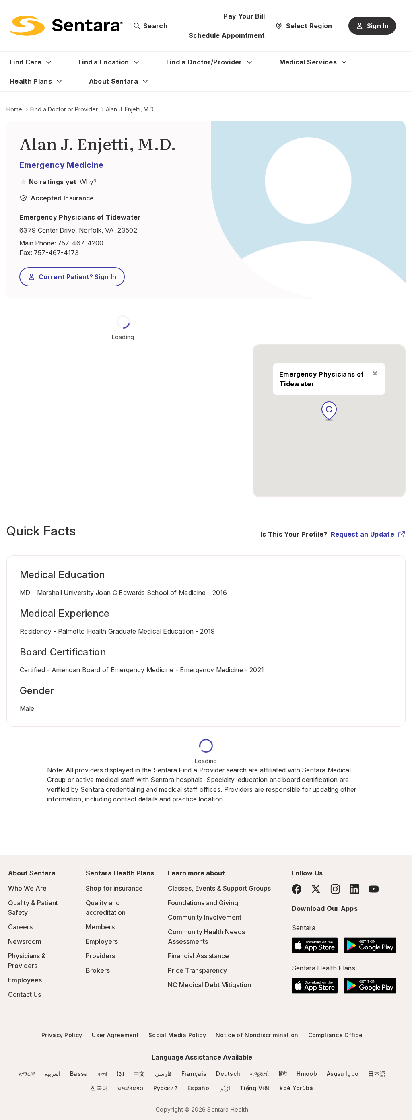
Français (194, 1073)
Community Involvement (204, 917)
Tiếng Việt (255, 1088)
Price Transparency (197, 970)
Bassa (79, 1073)
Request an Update (362, 534)
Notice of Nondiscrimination (257, 1034)
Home (14, 109)
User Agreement (115, 1034)
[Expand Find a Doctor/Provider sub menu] (249, 62)
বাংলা (102, 1073)
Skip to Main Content (12, 11)
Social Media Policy (177, 1034)
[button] (329, 411)
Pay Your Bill (244, 16)
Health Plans (31, 81)
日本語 (376, 1073)
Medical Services (308, 62)
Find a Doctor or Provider (64, 109)
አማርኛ (27, 1073)
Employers (102, 941)
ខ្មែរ (120, 1073)
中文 (139, 1073)
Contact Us (24, 994)
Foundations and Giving (203, 903)
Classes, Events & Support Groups (219, 888)
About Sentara (113, 81)
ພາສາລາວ (130, 1088)
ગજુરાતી (259, 1073)
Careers (20, 927)
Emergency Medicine (61, 165)
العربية (52, 1073)
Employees (25, 980)
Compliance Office (335, 1034)
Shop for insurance (114, 888)
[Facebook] (296, 889)
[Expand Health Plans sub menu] (59, 81)
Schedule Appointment (227, 35)
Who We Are (27, 888)
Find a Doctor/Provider (204, 62)
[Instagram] (335, 889)
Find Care (25, 62)
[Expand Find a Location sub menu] (136, 62)
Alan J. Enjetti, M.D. (130, 109)
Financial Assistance (198, 956)
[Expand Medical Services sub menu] (344, 62)
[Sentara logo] (66, 25)
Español (199, 1088)
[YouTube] (374, 889)
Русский (165, 1088)
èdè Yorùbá (296, 1088)
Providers (100, 956)
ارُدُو (225, 1088)
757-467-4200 (80, 243)
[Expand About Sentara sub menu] (145, 81)
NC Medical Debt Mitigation (209, 985)
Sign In (378, 26)
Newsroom (24, 941)
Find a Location (103, 62)
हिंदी (283, 1073)
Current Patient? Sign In (78, 277)
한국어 (99, 1088)
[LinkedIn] (354, 889)
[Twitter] (316, 889)
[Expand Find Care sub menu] (49, 62)
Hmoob (307, 1073)
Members (100, 927)
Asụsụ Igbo (342, 1073)
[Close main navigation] (375, 373)
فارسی (163, 1073)
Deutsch (228, 1073)
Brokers (98, 970)
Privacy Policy (61, 1034)
